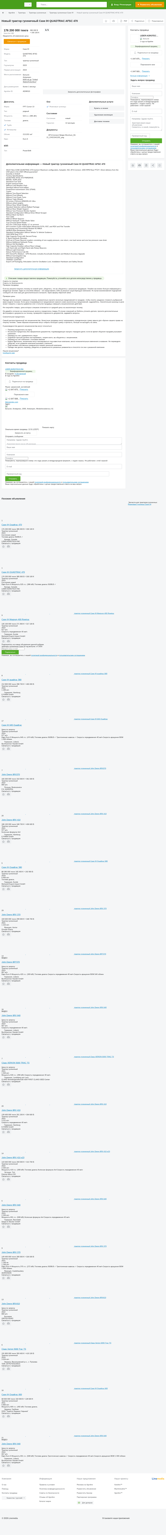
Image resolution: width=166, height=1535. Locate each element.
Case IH (26, 49)
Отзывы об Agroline (47, 1497)
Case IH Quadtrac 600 (12, 1394)
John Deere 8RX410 (11, 1304)
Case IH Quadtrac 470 (12, 525)
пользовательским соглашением (76, 482)
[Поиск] (38, 4)
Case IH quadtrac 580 (11, 680)
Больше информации (139, 76)
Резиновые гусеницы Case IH (139, 504)
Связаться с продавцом (16, 41)
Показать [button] (24, 389)
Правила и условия (47, 1485)
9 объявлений (20, 374)
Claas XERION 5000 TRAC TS (15, 1063)
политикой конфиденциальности (48, 482)
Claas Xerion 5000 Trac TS (14, 1349)
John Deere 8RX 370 (11, 914)
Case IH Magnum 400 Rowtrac (15, 619)
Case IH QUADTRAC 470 (13, 572)
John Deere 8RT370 (11, 962)
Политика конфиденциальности (52, 1489)
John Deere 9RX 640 (11, 1015)
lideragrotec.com (11, 402)
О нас (4, 1485)
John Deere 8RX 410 (11, 820)
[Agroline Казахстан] (11, 5)
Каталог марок (45, 1501)
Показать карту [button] (48, 427)
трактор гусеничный (31, 61)
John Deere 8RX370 (11, 774)
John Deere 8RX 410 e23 (13, 1157)
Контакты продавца (9, 1493)
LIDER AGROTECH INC (14, 369)
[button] (106, 21)
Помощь (5, 1489)
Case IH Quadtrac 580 (12, 867)
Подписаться (10, 652)
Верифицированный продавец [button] (21, 371)
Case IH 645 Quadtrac (12, 725)
